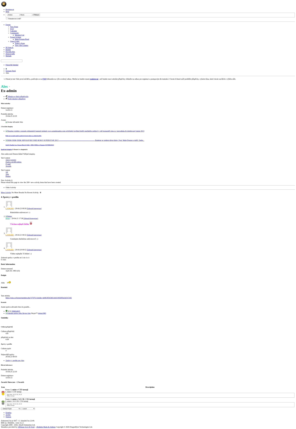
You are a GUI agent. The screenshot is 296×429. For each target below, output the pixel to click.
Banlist (8, 50)
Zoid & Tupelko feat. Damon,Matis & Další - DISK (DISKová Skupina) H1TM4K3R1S (30, 145)
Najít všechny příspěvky (16, 99)
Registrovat (10, 10)
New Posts (14, 27)
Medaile (8, 56)
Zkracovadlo (10, 54)
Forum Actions (15, 37)
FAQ (12, 29)
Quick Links (14, 41)
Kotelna (8, 413)
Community (14, 33)
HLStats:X (9, 48)
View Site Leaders (21, 45)
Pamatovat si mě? (14, 19)
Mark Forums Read (22, 39)
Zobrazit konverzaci (34, 208)
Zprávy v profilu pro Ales (15, 361)
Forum (8, 25)
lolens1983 (42, 313)
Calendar (13, 31)
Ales (7, 174)
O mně (8, 164)
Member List (19, 35)
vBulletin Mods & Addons (46, 427)
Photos (8, 176)
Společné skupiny (6, 149)
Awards (8, 166)
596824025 (16, 311)
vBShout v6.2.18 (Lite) (26, 427)
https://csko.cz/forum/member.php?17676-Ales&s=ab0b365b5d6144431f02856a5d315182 (39, 298)
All (7, 172)
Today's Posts (20, 43)
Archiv (8, 415)
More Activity (6, 193)
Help (7, 12)
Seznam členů (11, 71)
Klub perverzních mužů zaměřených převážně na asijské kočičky (24, 135)
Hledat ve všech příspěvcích (17, 97)
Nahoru (8, 417)
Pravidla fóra (10, 52)
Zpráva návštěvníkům (13, 162)
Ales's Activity (11, 160)
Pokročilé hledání (12, 65)
